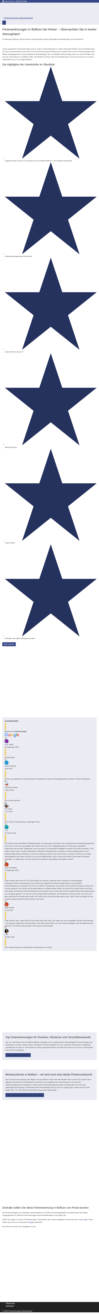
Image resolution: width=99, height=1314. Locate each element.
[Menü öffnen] (4, 23)
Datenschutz (10, 1303)
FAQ (85, 1219)
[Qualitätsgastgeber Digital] (87, 652)
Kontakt (31, 1222)
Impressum (10, 1306)
